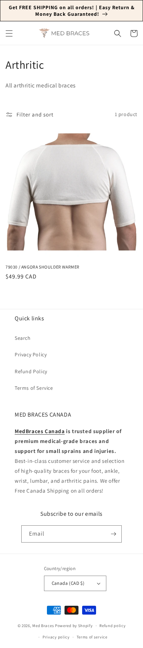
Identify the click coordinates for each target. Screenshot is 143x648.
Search (23, 338)
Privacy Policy (31, 354)
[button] (9, 33)
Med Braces (43, 625)
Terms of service (92, 637)
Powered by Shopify (74, 625)
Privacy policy (56, 637)
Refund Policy (31, 371)
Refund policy (112, 625)
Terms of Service (34, 388)
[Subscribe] (113, 534)
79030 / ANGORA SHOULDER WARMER (43, 267)
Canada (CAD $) (68, 583)
